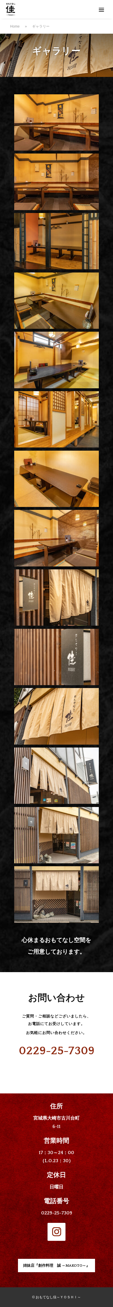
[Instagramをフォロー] (56, 1232)
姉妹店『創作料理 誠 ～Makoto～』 (56, 1265)
